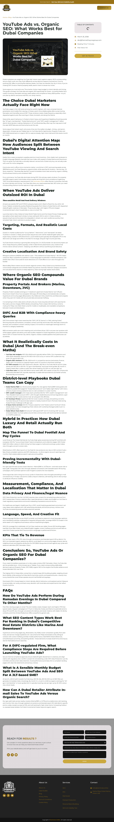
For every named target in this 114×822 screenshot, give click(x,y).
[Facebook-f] (12, 754)
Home (5, 17)
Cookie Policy (43, 802)
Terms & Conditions (45, 799)
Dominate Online (39, 181)
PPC (64, 792)
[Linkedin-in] (8, 754)
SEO (64, 788)
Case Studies (73, 8)
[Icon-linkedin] (4, 795)
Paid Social (66, 796)
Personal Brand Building (71, 804)
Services (61, 8)
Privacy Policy (43, 796)
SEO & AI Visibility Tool (70, 808)
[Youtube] (16, 754)
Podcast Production (69, 800)
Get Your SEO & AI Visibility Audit (62, 2)
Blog (92, 8)
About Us (83, 8)
